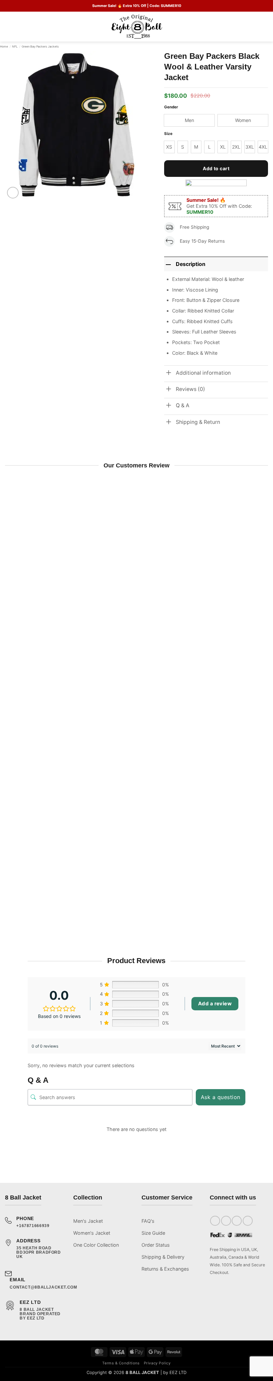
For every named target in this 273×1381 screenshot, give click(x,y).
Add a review (215, 1003)
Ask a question (220, 1097)
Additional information (203, 373)
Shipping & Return (198, 422)
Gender (171, 107)
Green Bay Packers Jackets (40, 46)
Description (190, 264)
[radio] (189, 120)
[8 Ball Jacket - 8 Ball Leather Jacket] (136, 27)
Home (4, 46)
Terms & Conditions (120, 1363)
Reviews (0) (190, 389)
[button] (8, 26)
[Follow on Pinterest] (248, 1221)
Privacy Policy (157, 1363)
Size (168, 134)
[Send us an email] (237, 1221)
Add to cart (216, 168)
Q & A (182, 405)
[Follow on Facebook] (215, 1221)
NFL (15, 46)
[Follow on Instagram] (226, 1221)
